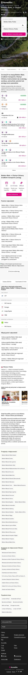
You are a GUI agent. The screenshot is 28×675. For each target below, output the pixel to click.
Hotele (2, 635)
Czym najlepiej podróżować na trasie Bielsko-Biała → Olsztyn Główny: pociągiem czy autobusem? (11, 257)
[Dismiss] (25, 55)
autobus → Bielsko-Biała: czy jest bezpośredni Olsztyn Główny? (10, 217)
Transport (3, 69)
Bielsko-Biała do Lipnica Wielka (9, 525)
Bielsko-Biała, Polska (10, 22)
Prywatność (8, 671)
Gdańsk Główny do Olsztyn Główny (10, 582)
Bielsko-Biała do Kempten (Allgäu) (10, 535)
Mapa (20, 69)
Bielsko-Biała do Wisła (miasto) (9, 455)
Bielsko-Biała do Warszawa (8, 482)
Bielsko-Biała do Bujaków (7, 502)
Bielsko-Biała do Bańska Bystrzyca (9, 522)
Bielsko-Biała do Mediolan (8, 512)
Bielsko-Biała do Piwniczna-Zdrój (9, 528)
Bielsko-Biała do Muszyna (19, 485)
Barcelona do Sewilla (18, 602)
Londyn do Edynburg (6, 608)
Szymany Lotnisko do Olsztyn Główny (10, 569)
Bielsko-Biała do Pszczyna (8, 495)
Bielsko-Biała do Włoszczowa (8, 532)
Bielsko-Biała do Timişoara (8, 538)
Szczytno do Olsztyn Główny (8, 556)
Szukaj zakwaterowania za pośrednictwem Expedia (15, 39)
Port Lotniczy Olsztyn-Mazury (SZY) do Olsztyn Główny (14, 576)
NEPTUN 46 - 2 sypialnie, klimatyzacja (9, 402)
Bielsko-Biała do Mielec (20, 502)
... (11, 383)
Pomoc (15, 647)
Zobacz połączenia (13, 194)
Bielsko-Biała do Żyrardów (8, 518)
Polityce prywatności (6, 57)
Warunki (13, 671)
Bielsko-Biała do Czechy (7, 488)
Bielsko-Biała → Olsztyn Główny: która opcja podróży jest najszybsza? (11, 211)
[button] (14, 34)
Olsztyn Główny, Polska (11, 29)
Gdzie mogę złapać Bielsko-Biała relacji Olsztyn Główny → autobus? (12, 246)
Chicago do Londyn (14, 605)
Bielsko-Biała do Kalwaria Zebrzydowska (11, 478)
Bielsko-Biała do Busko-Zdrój (8, 465)
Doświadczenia (4, 637)
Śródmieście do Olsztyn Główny (9, 572)
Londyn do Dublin (17, 608)
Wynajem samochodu (19, 635)
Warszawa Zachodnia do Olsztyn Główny (11, 562)
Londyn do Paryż (5, 598)
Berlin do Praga (5, 605)
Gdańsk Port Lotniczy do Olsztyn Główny (11, 586)
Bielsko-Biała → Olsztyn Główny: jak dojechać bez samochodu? (11, 235)
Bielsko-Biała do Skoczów (8, 472)
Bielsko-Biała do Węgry (7, 515)
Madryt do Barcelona (6, 612)
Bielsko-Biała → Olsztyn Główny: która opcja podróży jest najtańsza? (11, 206)
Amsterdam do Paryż (16, 598)
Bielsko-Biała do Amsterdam (8, 505)
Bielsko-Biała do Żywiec (7, 458)
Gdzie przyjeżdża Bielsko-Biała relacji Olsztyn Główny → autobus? (11, 338)
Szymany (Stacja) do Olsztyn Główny (10, 579)
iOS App (4, 656)
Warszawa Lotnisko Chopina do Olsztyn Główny (13, 559)
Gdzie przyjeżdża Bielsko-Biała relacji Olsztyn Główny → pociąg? (11, 343)
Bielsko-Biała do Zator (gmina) (9, 461)
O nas (2, 645)
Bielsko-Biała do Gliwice (7, 498)
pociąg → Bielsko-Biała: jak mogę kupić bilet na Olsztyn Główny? (12, 354)
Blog (2, 639)
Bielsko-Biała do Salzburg (7, 508)
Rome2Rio (4, 418)
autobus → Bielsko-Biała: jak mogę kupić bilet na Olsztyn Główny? (12, 359)
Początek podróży (7, 19)
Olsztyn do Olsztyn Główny (8, 589)
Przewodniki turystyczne (20, 637)
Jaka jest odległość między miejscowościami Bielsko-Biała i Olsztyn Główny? (12, 228)
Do (3, 26)
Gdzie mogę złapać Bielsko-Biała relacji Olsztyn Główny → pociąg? (12, 251)
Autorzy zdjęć (4, 659)
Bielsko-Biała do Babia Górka (8, 542)
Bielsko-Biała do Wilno (20, 512)
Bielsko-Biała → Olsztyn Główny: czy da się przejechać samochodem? (12, 348)
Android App (18, 656)
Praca (2, 647)
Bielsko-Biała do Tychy (7, 485)
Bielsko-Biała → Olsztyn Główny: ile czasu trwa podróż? (11, 240)
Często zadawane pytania (13, 69)
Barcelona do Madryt (6, 602)
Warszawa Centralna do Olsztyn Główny (11, 566)
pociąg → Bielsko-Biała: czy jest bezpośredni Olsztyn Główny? (10, 222)
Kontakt (3, 650)
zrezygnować (12, 56)
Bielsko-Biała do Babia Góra (8, 475)
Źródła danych (17, 659)
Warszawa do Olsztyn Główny (9, 552)
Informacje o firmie (20, 669)
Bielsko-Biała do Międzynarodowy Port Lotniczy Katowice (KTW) (14, 468)
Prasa (15, 645)
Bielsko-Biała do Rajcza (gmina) (9, 492)
